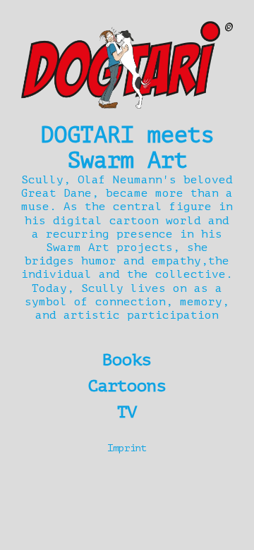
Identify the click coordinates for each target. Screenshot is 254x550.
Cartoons (127, 386)
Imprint (127, 448)
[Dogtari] (127, 65)
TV (127, 412)
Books (127, 359)
